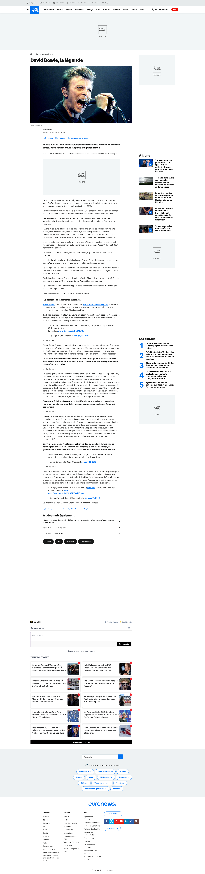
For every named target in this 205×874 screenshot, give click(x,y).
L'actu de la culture (48, 54)
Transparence (89, 838)
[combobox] (115, 3)
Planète (116, 9)
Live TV (66, 817)
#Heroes (91, 487)
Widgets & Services (71, 842)
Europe (60, 9)
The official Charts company (95, 304)
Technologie (124, 777)
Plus (85, 813)
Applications (68, 833)
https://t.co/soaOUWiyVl (58, 493)
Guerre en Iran (85, 771)
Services (66, 813)
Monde (69, 9)
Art (59, 541)
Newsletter (111, 828)
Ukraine (122, 771)
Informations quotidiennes (95, 789)
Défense (84, 783)
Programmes (48, 846)
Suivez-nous (68, 830)
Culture (106, 9)
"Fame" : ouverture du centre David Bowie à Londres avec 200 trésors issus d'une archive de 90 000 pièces (78, 521)
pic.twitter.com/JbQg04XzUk (71, 331)
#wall (66, 490)
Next (98, 9)
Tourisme (120, 783)
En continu (49, 9)
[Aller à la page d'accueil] (34, 10)
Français (32, 3)
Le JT (65, 820)
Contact (87, 841)
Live (175, 9)
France (79, 777)
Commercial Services (92, 822)
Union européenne (101, 783)
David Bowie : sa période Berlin (55, 528)
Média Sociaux (106, 777)
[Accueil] (31, 54)
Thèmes (46, 813)
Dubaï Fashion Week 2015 (53, 533)
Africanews (67, 845)
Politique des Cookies (92, 829)
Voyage (89, 9)
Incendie (116, 789)
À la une (144, 155)
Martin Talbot (49, 304)
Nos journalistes (49, 849)
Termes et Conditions (92, 826)
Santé (125, 9)
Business (79, 9)
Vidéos (134, 9)
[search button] (103, 3)
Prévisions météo (70, 823)
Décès (48, 541)
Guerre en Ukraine (105, 771)
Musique (70, 541)
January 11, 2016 (81, 336)
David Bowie (86, 541)
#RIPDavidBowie (77, 493)
